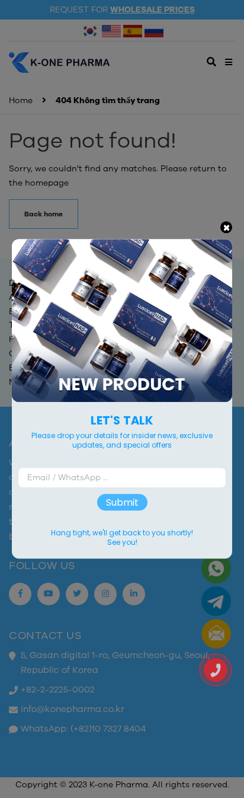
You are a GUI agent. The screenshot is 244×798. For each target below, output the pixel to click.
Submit (122, 502)
